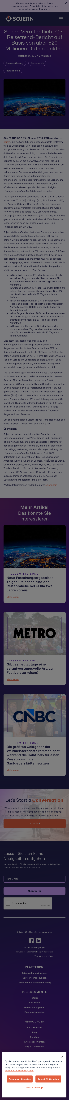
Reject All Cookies (48, 1079)
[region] (34, 1074)
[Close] (62, 1056)
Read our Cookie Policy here (19, 1070)
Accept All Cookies (20, 1079)
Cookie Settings (34, 1087)
